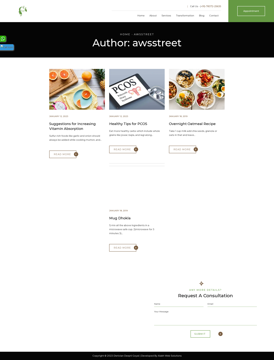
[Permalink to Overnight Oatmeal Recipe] (199, 109)
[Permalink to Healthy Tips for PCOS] (139, 109)
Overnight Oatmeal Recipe (192, 124)
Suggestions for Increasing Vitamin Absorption (72, 126)
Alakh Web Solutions (170, 355)
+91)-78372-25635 (211, 6)
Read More (62, 154)
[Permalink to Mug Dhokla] (139, 165)
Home (125, 34)
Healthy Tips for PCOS (128, 124)
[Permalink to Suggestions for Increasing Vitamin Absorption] (79, 109)
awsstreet (144, 34)
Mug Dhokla (120, 218)
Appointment (251, 11)
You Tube (182, 6)
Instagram (176, 6)
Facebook (170, 6)
